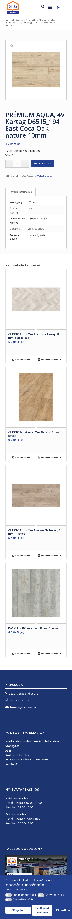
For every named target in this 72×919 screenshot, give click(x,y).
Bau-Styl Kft (26, 859)
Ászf (8, 750)
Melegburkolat (44, 175)
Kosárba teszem (42, 163)
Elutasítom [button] (61, 910)
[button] (8, 895)
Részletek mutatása (50, 359)
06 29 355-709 (19, 700)
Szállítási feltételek (17, 755)
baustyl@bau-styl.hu (23, 707)
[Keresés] (41, 7)
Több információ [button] (16, 889)
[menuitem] (41, 7)
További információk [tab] (20, 191)
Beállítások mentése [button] (42, 910)
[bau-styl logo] (29, 7)
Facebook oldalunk (21, 875)
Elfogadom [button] (18, 910)
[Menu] (50, 7)
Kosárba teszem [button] (22, 359)
